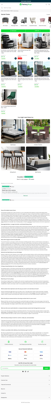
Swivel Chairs (15, 10)
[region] (25, 1)
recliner (33, 292)
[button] (2, 4)
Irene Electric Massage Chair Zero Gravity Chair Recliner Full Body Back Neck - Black (41, 51)
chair (11, 291)
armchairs (10, 312)
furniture (19, 302)
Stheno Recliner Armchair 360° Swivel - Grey (24, 51)
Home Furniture (7, 10)
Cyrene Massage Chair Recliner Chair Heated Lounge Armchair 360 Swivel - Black (8, 79)
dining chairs (3, 312)
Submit (46, 368)
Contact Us (43, 335)
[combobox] (25, 7)
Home (2, 10)
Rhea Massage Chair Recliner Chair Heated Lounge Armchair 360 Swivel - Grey (42, 79)
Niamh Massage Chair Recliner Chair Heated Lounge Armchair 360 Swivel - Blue (25, 79)
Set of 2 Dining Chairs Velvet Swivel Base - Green (8, 107)
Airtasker (43, 324)
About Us (3, 388)
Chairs (11, 10)
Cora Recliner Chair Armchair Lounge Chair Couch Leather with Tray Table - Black (8, 51)
